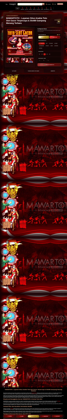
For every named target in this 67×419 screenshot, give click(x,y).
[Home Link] (12, 4)
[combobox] (30, 4)
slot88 (12, 408)
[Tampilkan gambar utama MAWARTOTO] (13, 60)
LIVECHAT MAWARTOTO (49, 64)
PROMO (10, 416)
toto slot (58, 401)
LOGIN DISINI (55, 37)
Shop (7, 4)
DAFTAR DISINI (43, 37)
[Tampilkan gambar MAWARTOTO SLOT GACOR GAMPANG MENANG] (27, 60)
